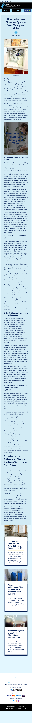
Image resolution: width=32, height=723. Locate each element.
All (18, 75)
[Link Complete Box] (16, 545)
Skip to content (5, 1)
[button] (30, 5)
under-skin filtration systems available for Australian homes (13, 510)
